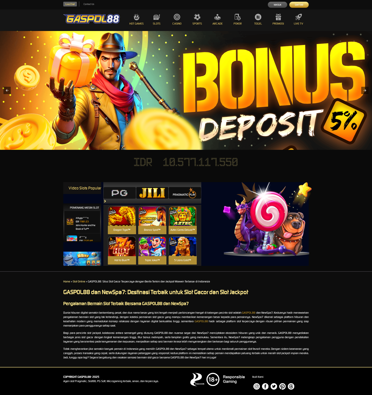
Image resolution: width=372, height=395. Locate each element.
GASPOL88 (248, 312)
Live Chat (70, 4)
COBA (122, 211)
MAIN (122, 220)
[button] (7, 90)
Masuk (277, 4)
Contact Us (89, 4)
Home (66, 281)
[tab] (120, 193)
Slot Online (79, 281)
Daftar (299, 4)
